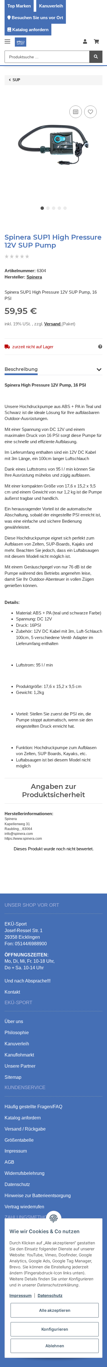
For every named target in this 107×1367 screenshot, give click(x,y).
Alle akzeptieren (54, 1310)
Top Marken (19, 5)
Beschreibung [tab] (21, 369)
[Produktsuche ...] (95, 57)
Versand (53, 323)
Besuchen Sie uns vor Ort (37, 17)
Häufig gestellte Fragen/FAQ (33, 1106)
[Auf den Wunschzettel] (90, 112)
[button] (85, 41)
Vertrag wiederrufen (24, 1206)
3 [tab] (53, 208)
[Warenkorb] (96, 41)
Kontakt (12, 992)
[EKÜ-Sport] (20, 41)
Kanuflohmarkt (19, 1054)
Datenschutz (50, 1295)
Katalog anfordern (30, 29)
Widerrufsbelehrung (25, 1173)
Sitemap (13, 1077)
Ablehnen (54, 1345)
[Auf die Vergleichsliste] (75, 112)
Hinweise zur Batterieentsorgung (38, 1195)
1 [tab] (42, 208)
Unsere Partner (20, 1066)
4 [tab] (59, 208)
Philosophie (17, 1032)
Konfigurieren (54, 1329)
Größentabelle (19, 1140)
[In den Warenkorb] (9, 95)
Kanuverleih (51, 5)
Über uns (14, 1021)
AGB (9, 1162)
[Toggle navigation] (7, 39)
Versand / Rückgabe (25, 1129)
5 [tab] (65, 208)
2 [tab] (48, 208)
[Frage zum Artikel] (100, 346)
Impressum (20, 1295)
